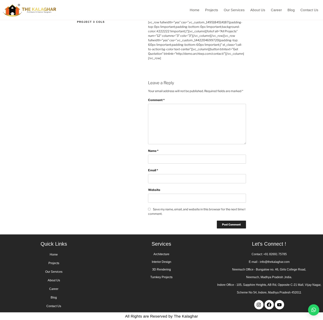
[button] (313, 310)
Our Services (234, 10)
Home (194, 10)
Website (154, 190)
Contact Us (309, 10)
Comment (156, 100)
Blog (291, 10)
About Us (257, 10)
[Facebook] (269, 304)
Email (153, 170)
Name (153, 151)
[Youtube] (279, 304)
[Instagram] (259, 304)
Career (276, 10)
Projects (211, 10)
